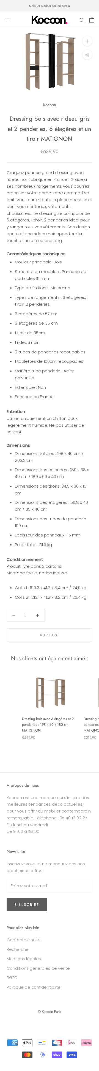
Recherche (18, 949)
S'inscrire (27, 904)
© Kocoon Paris (49, 1011)
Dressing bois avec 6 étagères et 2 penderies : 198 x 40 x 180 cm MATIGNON (48, 724)
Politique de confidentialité (34, 987)
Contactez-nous (23, 940)
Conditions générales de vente (38, 968)
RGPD (12, 977)
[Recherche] (81, 19)
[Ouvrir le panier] (91, 20)
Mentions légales (24, 959)
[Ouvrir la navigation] (7, 20)
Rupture (49, 635)
